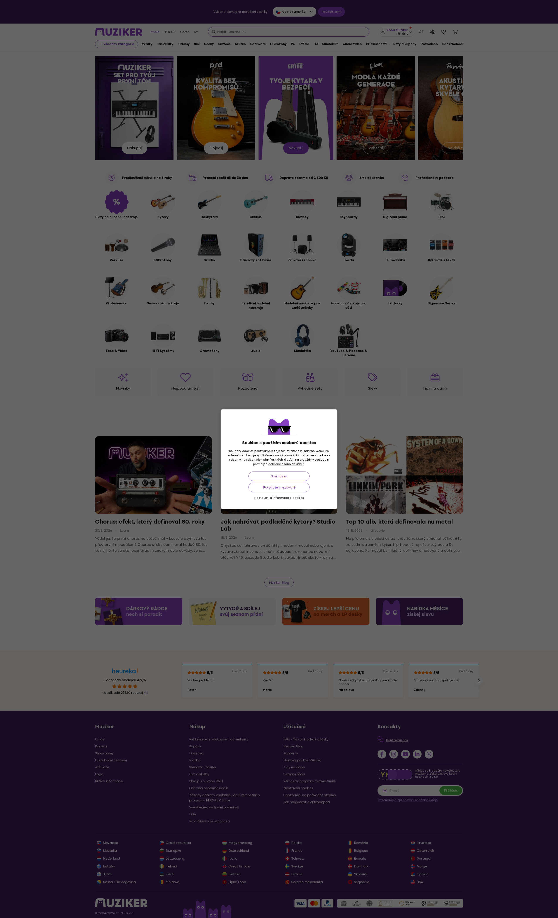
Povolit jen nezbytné (279, 487)
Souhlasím (279, 476)
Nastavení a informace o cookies (279, 497)
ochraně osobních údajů (286, 464)
